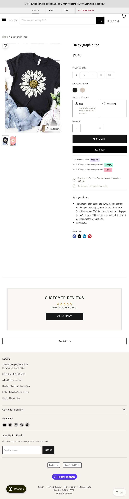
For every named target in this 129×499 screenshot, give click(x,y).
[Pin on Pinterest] (90, 236)
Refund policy (70, 487)
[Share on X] (79, 236)
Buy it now (100, 149)
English (52, 465)
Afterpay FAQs (85, 487)
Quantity (76, 121)
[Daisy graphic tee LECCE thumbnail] (5, 141)
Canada (71, 465)
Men (51, 10)
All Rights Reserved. (64, 493)
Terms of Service (54, 487)
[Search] (100, 20)
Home (5, 36)
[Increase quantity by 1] (100, 128)
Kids (66, 10)
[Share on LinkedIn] (84, 236)
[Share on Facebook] (74, 236)
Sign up (48, 450)
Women (35, 10)
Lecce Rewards (86, 10)
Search (41, 487)
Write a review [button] (64, 316)
